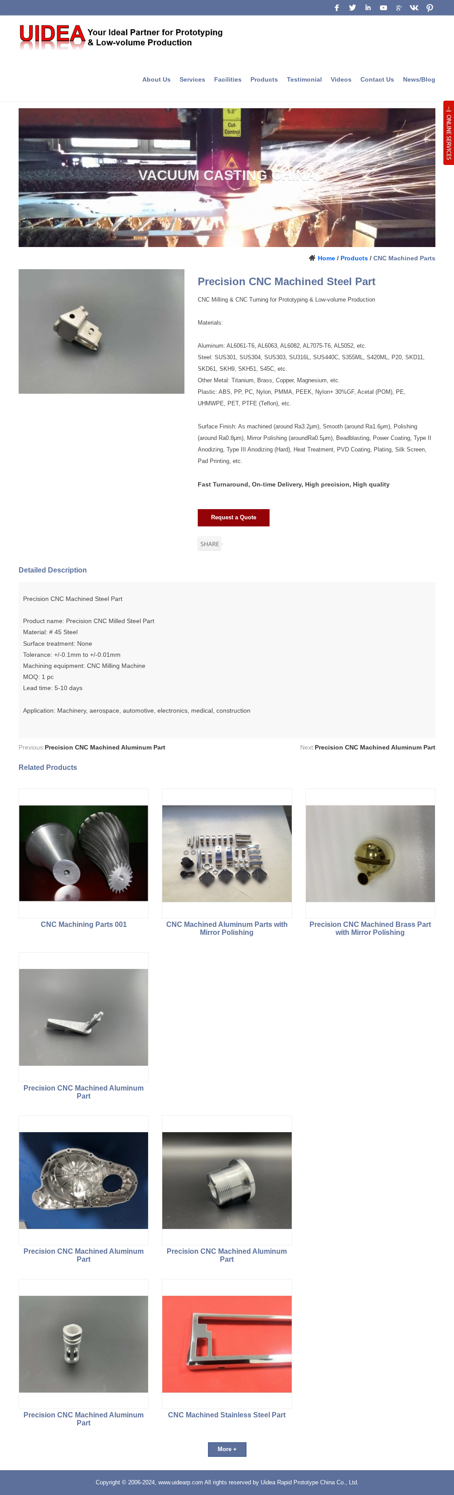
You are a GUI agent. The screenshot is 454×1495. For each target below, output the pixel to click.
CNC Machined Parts (404, 258)
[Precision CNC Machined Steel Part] (101, 331)
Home (326, 258)
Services (192, 79)
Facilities (228, 79)
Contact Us (377, 79)
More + (227, 1449)
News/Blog (419, 79)
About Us (156, 79)
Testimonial (304, 79)
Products (264, 79)
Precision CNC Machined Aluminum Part (105, 747)
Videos (341, 79)
